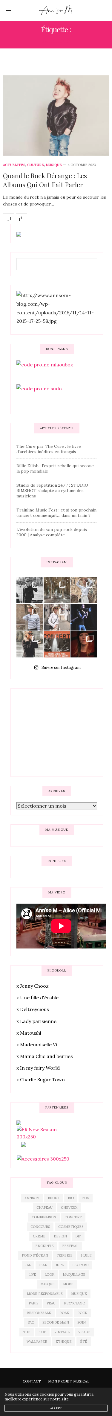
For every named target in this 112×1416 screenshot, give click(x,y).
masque (47, 1284)
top (42, 1332)
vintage (62, 1332)
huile (86, 1255)
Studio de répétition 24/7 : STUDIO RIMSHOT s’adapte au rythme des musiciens (52, 490)
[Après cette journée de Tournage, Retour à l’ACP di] (29, 644)
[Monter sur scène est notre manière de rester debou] (57, 644)
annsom (31, 1198)
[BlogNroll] (56, 10)
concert (73, 1217)
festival (70, 1246)
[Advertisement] (61, 731)
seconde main (55, 1322)
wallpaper (37, 1341)
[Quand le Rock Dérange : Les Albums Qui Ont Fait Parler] (56, 115)
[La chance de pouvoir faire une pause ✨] (57, 617)
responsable (39, 1313)
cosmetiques (70, 1227)
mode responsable (45, 1294)
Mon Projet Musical (69, 1381)
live (32, 1274)
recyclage (74, 1303)
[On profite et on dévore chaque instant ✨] (83, 590)
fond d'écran (35, 1255)
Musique (54, 165)
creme (39, 1236)
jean (43, 1265)
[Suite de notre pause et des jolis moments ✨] (29, 617)
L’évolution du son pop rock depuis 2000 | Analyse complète (51, 532)
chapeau (44, 1207)
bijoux (53, 1198)
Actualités (14, 165)
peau (51, 1303)
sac (31, 1322)
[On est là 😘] (29, 590)
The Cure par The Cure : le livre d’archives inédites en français (48, 449)
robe (64, 1313)
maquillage (74, 1274)
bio (71, 1198)
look (49, 1274)
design (60, 1236)
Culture (35, 165)
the (26, 1332)
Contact (32, 1381)
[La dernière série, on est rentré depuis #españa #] (57, 590)
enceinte (44, 1246)
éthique (64, 1341)
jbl (28, 1265)
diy (78, 1236)
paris (33, 1303)
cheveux (69, 1207)
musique (79, 1294)
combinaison (44, 1217)
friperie (64, 1255)
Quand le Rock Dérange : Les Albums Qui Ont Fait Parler (45, 180)
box (85, 1198)
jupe (60, 1265)
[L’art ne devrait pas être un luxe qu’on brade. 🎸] (83, 617)
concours (40, 1227)
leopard (80, 1265)
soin (81, 1322)
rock (82, 1313)
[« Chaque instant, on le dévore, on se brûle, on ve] (83, 644)
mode (68, 1284)
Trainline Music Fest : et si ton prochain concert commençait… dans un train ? (56, 512)
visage (84, 1332)
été (83, 1341)
